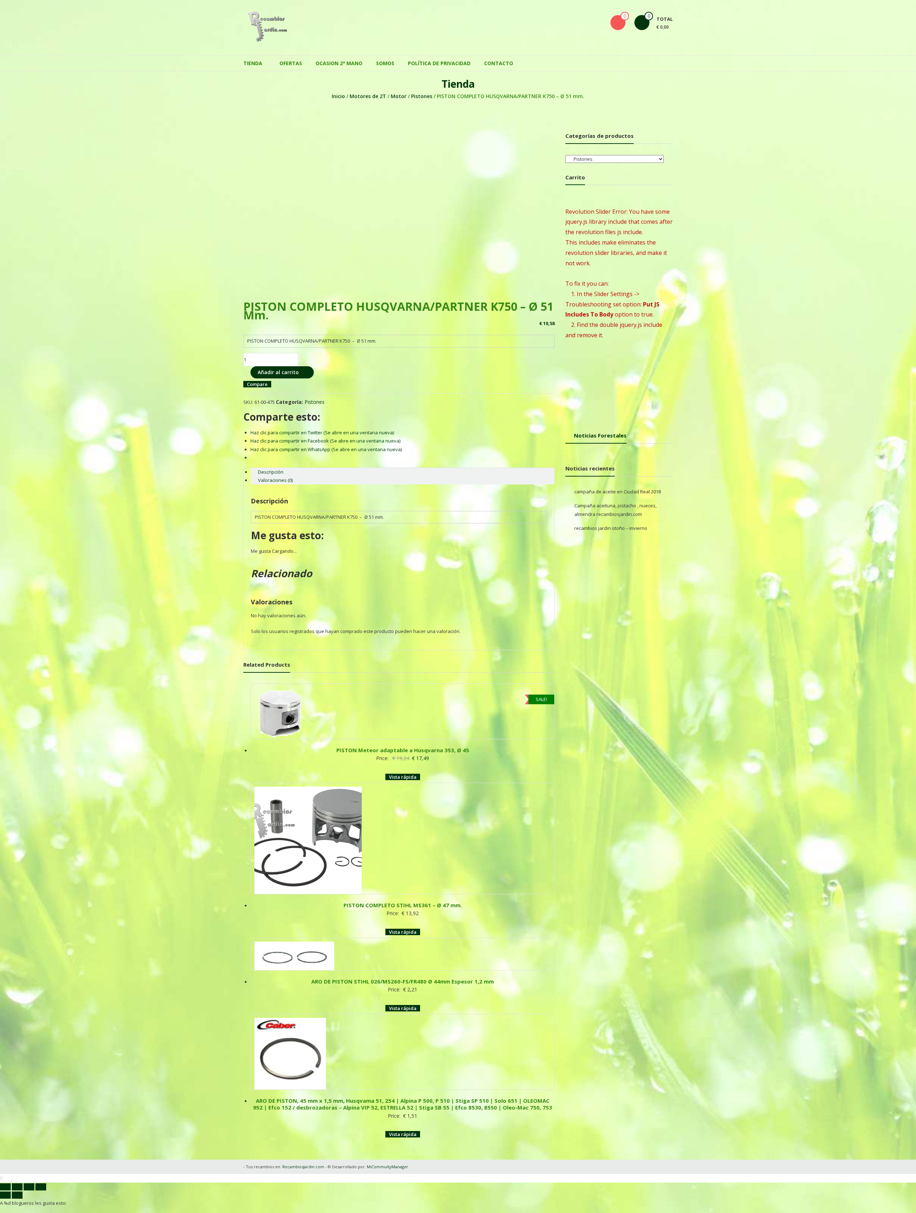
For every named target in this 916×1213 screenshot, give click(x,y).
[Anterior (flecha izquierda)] (5, 1195)
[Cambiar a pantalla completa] (29, 1186)
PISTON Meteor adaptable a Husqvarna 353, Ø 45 (402, 750)
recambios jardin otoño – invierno (610, 528)
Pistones (421, 96)
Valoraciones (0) (275, 480)
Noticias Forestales (600, 435)
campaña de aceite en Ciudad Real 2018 (617, 491)
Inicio (338, 96)
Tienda (252, 63)
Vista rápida (402, 777)
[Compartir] (17, 1186)
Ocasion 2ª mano (339, 63)
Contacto (498, 63)
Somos (385, 63)
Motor (398, 96)
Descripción (270, 472)
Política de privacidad (439, 63)
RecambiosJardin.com (303, 1166)
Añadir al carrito (278, 372)
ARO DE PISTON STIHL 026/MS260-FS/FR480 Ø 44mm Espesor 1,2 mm (402, 981)
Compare (257, 384)
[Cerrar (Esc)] (5, 1186)
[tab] (402, 472)
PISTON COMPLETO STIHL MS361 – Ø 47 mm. (403, 905)
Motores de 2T (368, 96)
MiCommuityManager (387, 1166)
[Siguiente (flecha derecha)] (17, 1195)
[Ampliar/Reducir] (40, 1186)
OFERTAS (290, 63)
